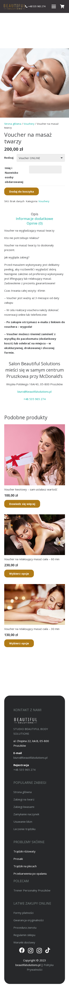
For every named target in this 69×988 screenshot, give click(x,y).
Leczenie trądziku (24, 829)
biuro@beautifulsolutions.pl (34, 391)
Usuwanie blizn (22, 821)
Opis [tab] (34, 214)
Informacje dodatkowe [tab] (34, 218)
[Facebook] (22, 950)
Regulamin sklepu (24, 935)
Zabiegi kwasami (23, 807)
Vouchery (29, 123)
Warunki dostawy (24, 942)
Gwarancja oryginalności (28, 920)
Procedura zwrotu (24, 927)
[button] (53, 6)
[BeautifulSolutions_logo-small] (14, 6)
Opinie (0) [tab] (35, 223)
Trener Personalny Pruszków (31, 890)
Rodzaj (8, 157)
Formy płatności (23, 913)
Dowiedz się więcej (22, 504)
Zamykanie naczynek (26, 814)
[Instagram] (30, 950)
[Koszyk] (62, 6)
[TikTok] (47, 950)
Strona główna (12, 123)
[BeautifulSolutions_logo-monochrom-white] (25, 720)
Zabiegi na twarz (23, 799)
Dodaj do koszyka (21, 191)
